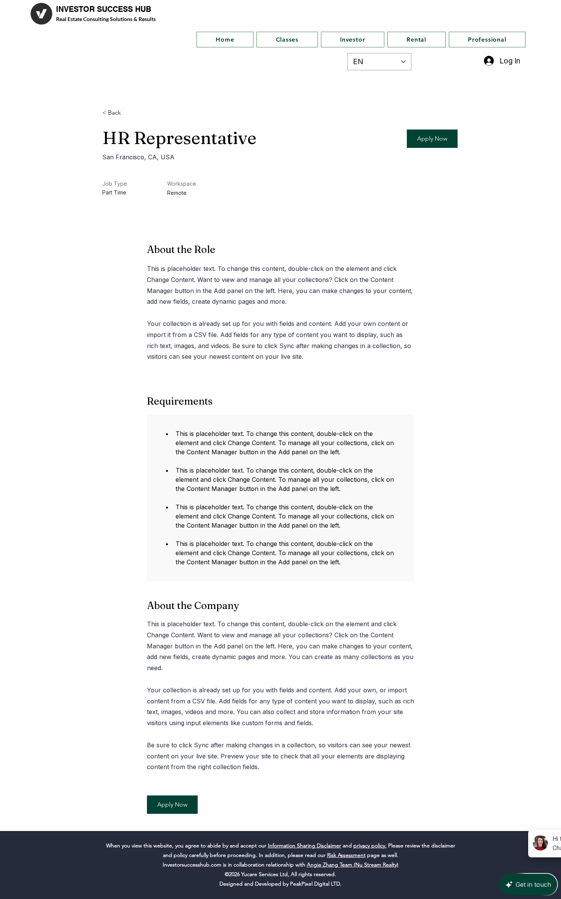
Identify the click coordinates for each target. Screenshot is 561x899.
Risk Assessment (346, 855)
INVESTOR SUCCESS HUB (103, 9)
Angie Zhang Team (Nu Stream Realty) (352, 864)
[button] (432, 139)
